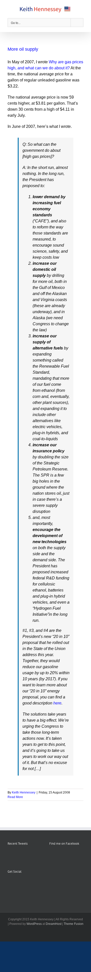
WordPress (34, 924)
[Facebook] (9, 884)
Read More (15, 797)
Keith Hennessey (23, 792)
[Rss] (15, 884)
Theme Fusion (73, 924)
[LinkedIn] (29, 884)
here (57, 703)
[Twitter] (22, 884)
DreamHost (53, 924)
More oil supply (23, 49)
